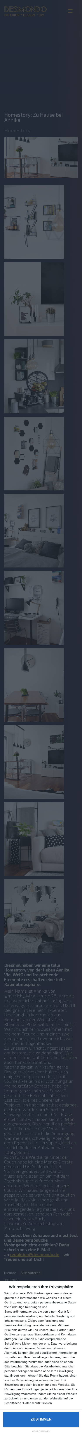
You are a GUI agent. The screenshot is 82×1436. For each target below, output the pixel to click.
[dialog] (41, 1358)
